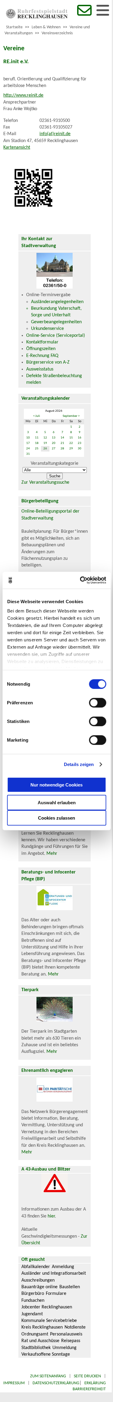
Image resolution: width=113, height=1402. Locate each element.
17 (28, 443)
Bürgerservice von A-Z (48, 362)
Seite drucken (87, 1376)
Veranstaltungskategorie (54, 463)
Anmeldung (63, 1266)
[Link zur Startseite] (36, 17)
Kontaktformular (42, 342)
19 (45, 443)
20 (53, 443)
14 (62, 437)
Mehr (51, 853)
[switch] (97, 702)
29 (71, 448)
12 (45, 437)
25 (37, 448)
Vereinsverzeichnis (57, 33)
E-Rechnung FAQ (42, 355)
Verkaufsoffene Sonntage (45, 1354)
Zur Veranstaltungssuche (45, 482)
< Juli (36, 416)
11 (37, 437)
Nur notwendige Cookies (56, 784)
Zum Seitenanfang (48, 1376)
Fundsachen (32, 1300)
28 (62, 448)
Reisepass (70, 1340)
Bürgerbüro (32, 1293)
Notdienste (75, 1327)
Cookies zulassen (56, 817)
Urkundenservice (47, 328)
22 (71, 443)
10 (28, 437)
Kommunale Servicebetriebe (49, 1320)
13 (53, 437)
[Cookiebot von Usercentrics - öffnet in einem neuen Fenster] (80, 580)
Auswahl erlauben (57, 802)
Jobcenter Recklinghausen (46, 1307)
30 (79, 448)
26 (45, 448)
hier (51, 1216)
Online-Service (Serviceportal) (55, 335)
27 (53, 448)
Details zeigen (79, 764)
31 (28, 454)
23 (79, 443)
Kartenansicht (16, 147)
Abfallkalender (35, 1266)
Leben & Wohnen (46, 27)
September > (71, 416)
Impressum (14, 1383)
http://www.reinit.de (23, 95)
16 (79, 437)
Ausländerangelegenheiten (57, 301)
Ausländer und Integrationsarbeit (53, 1273)
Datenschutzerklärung (56, 1383)
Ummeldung (64, 1347)
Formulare (56, 1293)
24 (28, 448)
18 (37, 443)
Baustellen (69, 1287)
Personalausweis (66, 1334)
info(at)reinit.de (55, 134)
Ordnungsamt (34, 1334)
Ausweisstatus (39, 369)
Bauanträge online (39, 1287)
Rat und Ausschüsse (40, 1340)
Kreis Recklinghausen (42, 1327)
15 (71, 437)
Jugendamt (32, 1314)
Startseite (14, 27)
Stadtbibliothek (36, 1347)
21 (62, 443)
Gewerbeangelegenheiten (56, 322)
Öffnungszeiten (40, 348)
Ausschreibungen (38, 1280)
